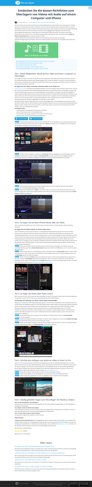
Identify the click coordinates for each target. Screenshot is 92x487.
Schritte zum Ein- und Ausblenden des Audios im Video (30, 460)
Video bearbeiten (50, 22)
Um (46, 483)
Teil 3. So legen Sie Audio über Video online (26, 65)
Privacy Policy (84, 483)
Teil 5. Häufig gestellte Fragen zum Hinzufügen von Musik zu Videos (32, 68)
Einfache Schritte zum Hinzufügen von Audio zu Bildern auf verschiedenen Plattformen (40, 453)
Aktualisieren (42, 483)
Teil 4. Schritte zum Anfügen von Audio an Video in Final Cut (30, 66)
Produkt (61, 8)
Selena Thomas (41, 22)
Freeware (43, 8)
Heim (36, 8)
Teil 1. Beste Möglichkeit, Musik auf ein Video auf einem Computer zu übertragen (35, 61)
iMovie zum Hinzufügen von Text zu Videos (42, 262)
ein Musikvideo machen (52, 370)
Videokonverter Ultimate (20, 88)
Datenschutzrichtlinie (52, 483)
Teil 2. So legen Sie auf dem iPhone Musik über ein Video (29, 63)
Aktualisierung (52, 8)
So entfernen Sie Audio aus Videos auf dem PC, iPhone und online (34, 466)
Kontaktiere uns (61, 483)
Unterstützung (71, 8)
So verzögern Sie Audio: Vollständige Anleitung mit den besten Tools (34, 446)
